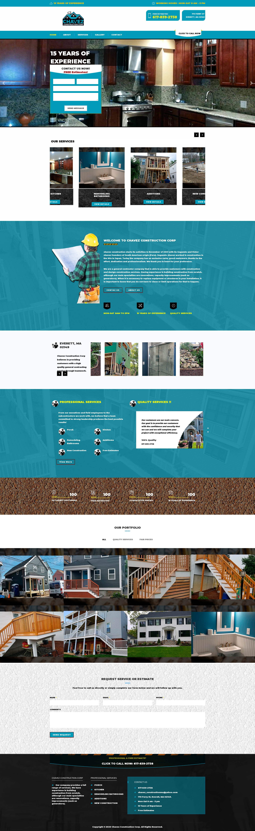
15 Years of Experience (149, 806)
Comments (55, 710)
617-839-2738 (165, 17)
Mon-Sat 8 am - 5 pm (148, 801)
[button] (4, 83)
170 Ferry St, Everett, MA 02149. (154, 797)
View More (65, 462)
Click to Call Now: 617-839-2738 (127, 763)
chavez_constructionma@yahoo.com (157, 792)
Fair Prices (146, 539)
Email (106, 698)
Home (53, 35)
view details (75, 202)
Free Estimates (145, 810)
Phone (160, 698)
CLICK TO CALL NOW (190, 33)
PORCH (98, 785)
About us (134, 290)
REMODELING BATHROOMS (108, 794)
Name (53, 698)
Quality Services (123, 539)
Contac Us (113, 290)
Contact (116, 35)
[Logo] (73, 18)
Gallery (100, 35)
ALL (104, 539)
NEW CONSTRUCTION (106, 803)
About (67, 35)
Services (83, 35)
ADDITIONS (100, 798)
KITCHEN (99, 789)
